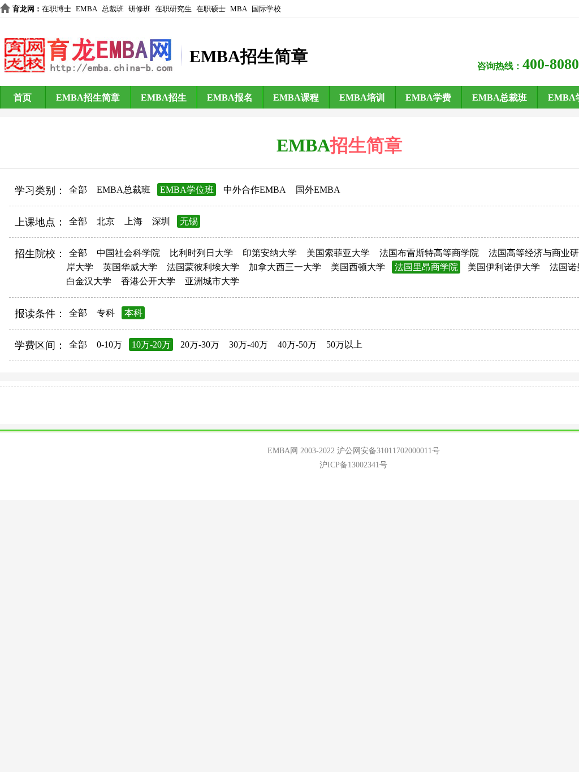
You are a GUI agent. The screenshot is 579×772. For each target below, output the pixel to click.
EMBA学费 (428, 97)
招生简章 (366, 145)
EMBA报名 (230, 97)
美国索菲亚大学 (338, 253)
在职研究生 (173, 9)
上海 (133, 221)
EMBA (86, 9)
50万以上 (344, 344)
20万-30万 (199, 344)
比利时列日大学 (201, 253)
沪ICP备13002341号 (353, 465)
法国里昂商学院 (426, 267)
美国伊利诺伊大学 (504, 267)
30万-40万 (248, 344)
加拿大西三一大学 (285, 267)
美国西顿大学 (358, 267)
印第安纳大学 (270, 253)
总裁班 (113, 9)
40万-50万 (297, 344)
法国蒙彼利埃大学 (203, 267)
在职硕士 (211, 9)
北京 (106, 221)
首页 (23, 97)
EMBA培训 (362, 97)
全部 (78, 189)
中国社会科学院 (128, 253)
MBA (238, 9)
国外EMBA (318, 189)
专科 (106, 313)
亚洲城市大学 (212, 281)
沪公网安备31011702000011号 (388, 450)
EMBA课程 (296, 97)
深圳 (161, 221)
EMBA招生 (164, 97)
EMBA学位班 (187, 189)
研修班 (139, 9)
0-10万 (109, 344)
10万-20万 (151, 344)
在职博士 (56, 9)
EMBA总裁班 (499, 97)
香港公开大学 (148, 281)
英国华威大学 (130, 267)
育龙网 (23, 9)
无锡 (189, 221)
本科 (133, 313)
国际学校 (266, 9)
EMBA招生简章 (88, 97)
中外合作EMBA (254, 189)
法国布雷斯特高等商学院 (429, 253)
